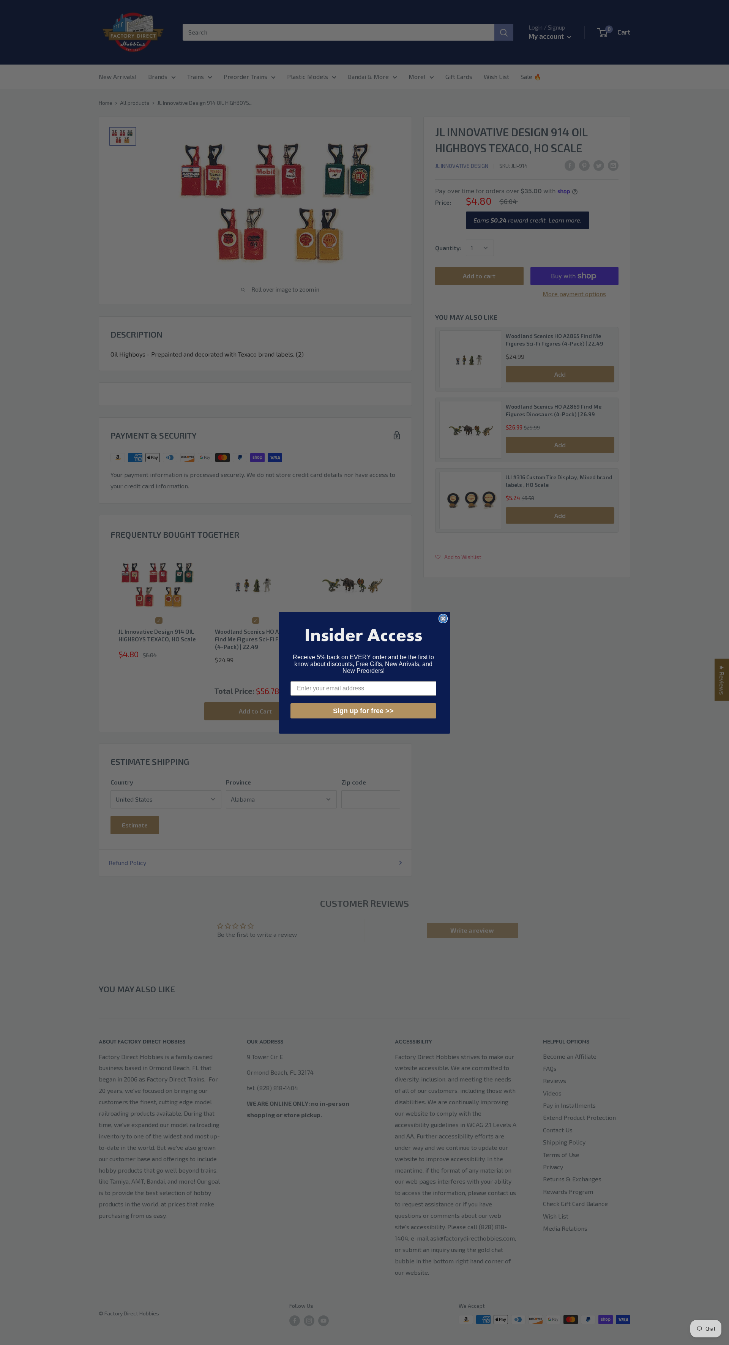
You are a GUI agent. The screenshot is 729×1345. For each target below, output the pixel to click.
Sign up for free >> (363, 711)
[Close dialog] (443, 618)
